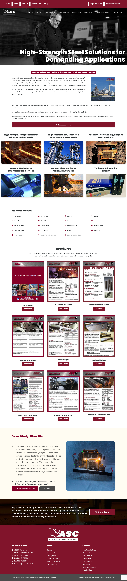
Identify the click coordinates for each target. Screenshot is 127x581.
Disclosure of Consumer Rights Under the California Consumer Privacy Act (97, 577)
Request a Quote (96, 4)
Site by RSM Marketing (50, 577)
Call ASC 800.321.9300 (113, 4)
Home (8, 4)
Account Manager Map (40, 4)
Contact (25, 4)
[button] (2, 36)
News (16, 4)
